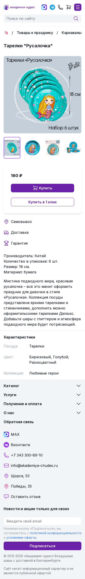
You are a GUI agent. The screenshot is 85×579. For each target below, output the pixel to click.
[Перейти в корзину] (68, 7)
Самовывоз (21, 221)
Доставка (20, 232)
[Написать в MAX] (44, 7)
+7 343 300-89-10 (27, 455)
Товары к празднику (35, 32)
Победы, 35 (21, 486)
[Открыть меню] (77, 7)
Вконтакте (20, 445)
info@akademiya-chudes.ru (34, 465)
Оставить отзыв (26, 496)
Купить (45, 188)
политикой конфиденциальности (55, 533)
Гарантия (19, 243)
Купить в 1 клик (42, 202)
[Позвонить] (60, 7)
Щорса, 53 (20, 476)
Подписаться (42, 546)
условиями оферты (21, 537)
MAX (15, 434)
